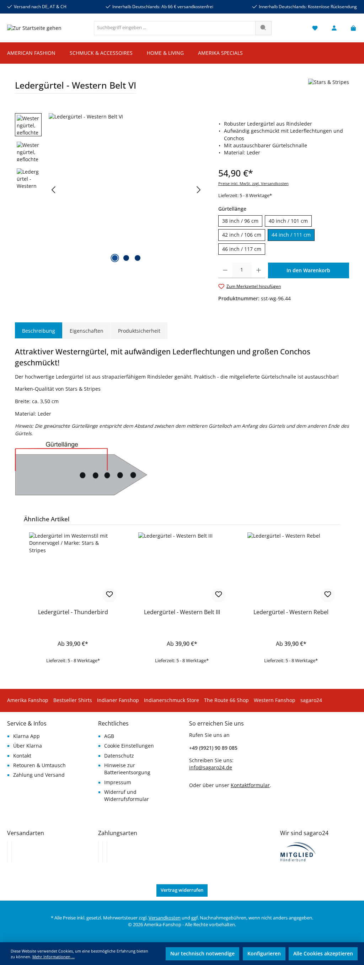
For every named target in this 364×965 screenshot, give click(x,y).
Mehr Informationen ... (53, 956)
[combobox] (175, 28)
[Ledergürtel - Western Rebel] (291, 567)
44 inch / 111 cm (291, 235)
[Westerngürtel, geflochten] (126, 189)
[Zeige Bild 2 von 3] (126, 258)
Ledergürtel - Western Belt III (182, 612)
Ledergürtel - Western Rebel (290, 612)
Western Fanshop (274, 700)
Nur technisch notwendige (202, 953)
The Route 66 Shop (226, 700)
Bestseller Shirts (72, 700)
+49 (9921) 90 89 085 (213, 747)
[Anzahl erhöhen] (259, 270)
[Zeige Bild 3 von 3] (137, 258)
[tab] (38, 330)
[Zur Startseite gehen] (34, 28)
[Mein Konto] (334, 28)
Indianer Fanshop (118, 700)
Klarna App (26, 736)
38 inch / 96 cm (240, 221)
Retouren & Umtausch (39, 765)
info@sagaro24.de (210, 767)
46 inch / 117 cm (241, 249)
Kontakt (22, 756)
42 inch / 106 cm (241, 235)
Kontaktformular (250, 785)
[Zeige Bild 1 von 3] (115, 258)
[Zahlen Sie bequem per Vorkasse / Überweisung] (102, 852)
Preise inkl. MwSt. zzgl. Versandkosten (253, 183)
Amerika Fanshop (27, 700)
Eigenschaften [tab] (86, 330)
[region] (109, 189)
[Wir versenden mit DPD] (11, 852)
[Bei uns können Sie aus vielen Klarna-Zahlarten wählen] (98, 852)
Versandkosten (165, 918)
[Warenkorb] (351, 28)
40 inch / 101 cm (288, 221)
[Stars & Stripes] (328, 89)
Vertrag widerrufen (182, 890)
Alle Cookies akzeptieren (323, 953)
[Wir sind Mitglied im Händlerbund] (298, 851)
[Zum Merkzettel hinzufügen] (109, 595)
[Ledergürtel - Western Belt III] (182, 567)
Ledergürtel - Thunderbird (73, 612)
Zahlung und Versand (39, 775)
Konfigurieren (264, 953)
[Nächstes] (198, 189)
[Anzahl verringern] (225, 270)
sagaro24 (311, 700)
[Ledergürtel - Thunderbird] (73, 567)
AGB (109, 736)
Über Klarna (27, 746)
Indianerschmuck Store (171, 700)
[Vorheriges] (54, 189)
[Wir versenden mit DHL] (7, 852)
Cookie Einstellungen (129, 746)
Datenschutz (119, 756)
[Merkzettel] (315, 28)
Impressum (117, 782)
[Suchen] (263, 28)
